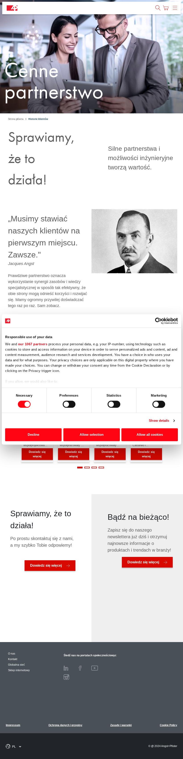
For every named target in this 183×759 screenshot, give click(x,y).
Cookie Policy (168, 725)
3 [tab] (94, 467)
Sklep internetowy (19, 670)
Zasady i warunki (121, 725)
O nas (11, 653)
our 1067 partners (33, 344)
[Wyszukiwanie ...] (158, 8)
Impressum (13, 725)
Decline (33, 435)
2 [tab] (87, 467)
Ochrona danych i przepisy (65, 725)
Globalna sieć (16, 664)
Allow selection (92, 435)
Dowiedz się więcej (37, 454)
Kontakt (12, 659)
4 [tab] (101, 467)
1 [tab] (80, 467)
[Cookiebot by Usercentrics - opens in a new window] (158, 320)
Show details (159, 420)
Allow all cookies (150, 435)
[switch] (69, 404)
